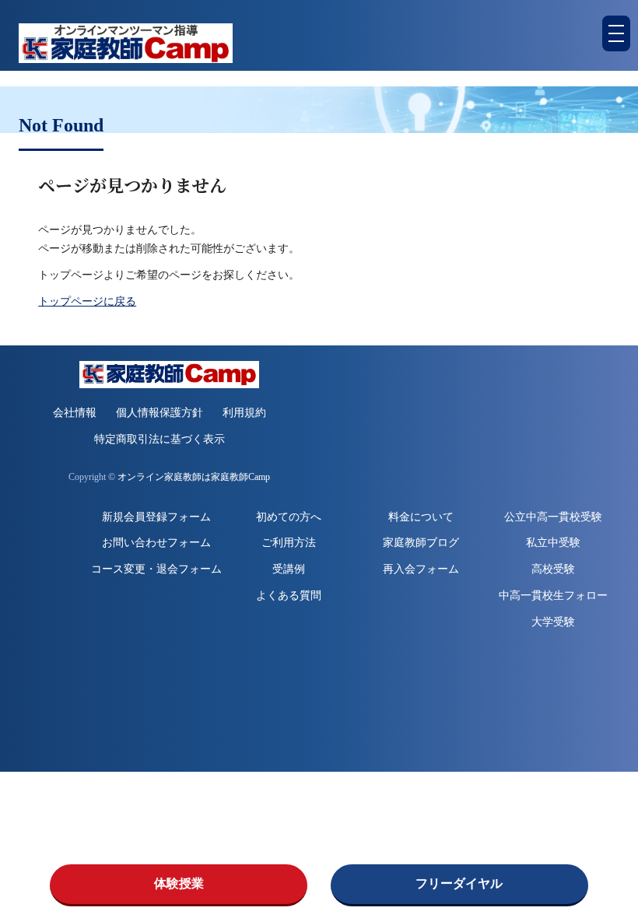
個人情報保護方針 (159, 413)
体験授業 (179, 883)
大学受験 (553, 622)
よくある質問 (288, 595)
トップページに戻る (87, 301)
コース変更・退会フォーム (156, 569)
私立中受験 (553, 542)
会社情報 (74, 413)
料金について (421, 517)
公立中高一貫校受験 (553, 517)
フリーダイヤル (459, 883)
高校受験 (553, 569)
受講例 (288, 569)
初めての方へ (288, 517)
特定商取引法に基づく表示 (159, 439)
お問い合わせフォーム (156, 542)
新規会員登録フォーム (156, 517)
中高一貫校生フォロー (553, 595)
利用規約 (244, 413)
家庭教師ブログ (421, 542)
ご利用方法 (288, 542)
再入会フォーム (421, 569)
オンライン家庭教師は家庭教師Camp (193, 477)
